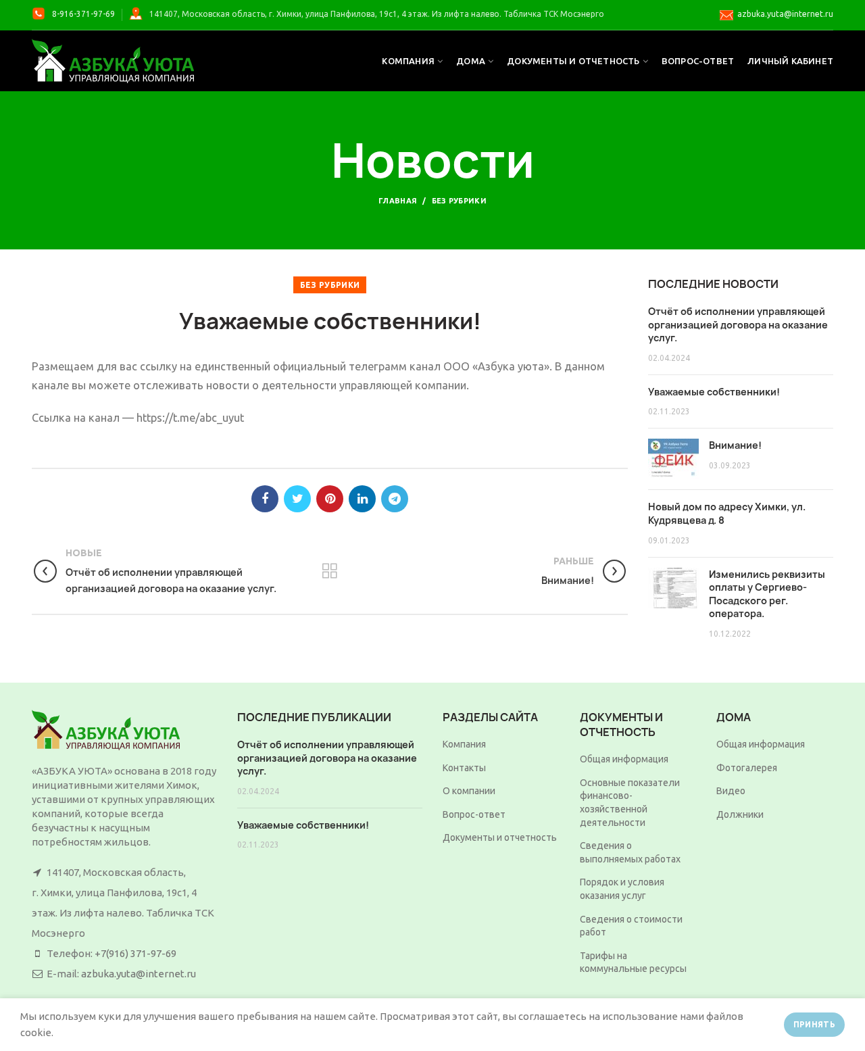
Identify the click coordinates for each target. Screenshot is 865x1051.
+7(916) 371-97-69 (135, 953)
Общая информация (624, 759)
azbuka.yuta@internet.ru (785, 13)
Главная (397, 201)
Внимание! (735, 445)
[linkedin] (362, 498)
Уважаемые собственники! (714, 391)
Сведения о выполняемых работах (630, 852)
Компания (464, 744)
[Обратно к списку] (330, 571)
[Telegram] (394, 498)
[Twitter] (297, 498)
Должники (740, 814)
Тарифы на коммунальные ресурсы (633, 962)
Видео (730, 790)
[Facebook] (264, 498)
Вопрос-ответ (474, 814)
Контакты (464, 767)
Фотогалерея (746, 767)
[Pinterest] (329, 498)
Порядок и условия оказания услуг (622, 889)
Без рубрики (459, 201)
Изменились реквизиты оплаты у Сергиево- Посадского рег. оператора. (767, 594)
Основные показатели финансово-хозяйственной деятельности (630, 802)
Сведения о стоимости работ (631, 926)
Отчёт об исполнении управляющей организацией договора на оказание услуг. (738, 324)
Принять (814, 1024)
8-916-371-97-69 (83, 13)
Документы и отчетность (500, 837)
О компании (469, 790)
